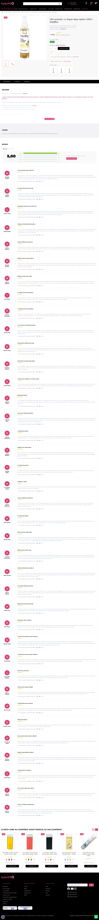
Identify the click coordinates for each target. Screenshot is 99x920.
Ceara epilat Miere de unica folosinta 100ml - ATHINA (69, 853)
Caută (59, 3)
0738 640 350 (73, 4)
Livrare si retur (6, 895)
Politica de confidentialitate (10, 897)
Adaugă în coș (64, 48)
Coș (47, 892)
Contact (5, 903)
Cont (47, 886)
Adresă (47, 890)
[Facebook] (68, 888)
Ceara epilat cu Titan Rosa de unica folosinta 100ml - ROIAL (30, 853)
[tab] (7, 82)
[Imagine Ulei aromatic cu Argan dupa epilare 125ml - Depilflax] (25, 58)
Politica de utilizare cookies (10, 892)
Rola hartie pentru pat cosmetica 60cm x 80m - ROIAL (88, 854)
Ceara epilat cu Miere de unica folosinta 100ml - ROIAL (10, 853)
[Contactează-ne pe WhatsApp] (96, 917)
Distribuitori (27, 892)
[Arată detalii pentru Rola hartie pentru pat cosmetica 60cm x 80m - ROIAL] (89, 842)
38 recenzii (58, 34)
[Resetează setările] (3, 917)
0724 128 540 (73, 3)
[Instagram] (75, 888)
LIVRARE (17, 81)
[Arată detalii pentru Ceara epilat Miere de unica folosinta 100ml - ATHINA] (69, 842)
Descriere (6, 81)
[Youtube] (72, 888)
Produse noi (27, 890)
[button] (96, 829)
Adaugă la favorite (18, 834)
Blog (25, 888)
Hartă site (5, 886)
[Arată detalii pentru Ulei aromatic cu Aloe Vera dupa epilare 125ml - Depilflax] (53, 73)
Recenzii (27, 81)
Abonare (91, 885)
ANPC (25, 895)
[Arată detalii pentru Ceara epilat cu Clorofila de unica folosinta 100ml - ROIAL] (12, 860)
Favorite (55, 52)
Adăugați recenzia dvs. (65, 34)
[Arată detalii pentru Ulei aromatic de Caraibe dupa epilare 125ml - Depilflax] (61, 73)
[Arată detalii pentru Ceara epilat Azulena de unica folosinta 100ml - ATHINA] (65, 860)
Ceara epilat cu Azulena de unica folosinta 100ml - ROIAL (49, 853)
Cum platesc (6, 890)
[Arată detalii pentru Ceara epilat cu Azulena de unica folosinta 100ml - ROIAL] (9, 860)
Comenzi (48, 888)
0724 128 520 (73, 2)
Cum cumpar (6, 888)
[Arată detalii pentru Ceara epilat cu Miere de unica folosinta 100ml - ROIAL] (10, 842)
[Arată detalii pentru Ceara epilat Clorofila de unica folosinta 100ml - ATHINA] (70, 860)
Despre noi (5, 901)
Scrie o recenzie (71, 158)
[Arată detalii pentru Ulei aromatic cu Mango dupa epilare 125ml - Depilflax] (69, 73)
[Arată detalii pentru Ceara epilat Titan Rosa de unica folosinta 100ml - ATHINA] (68, 860)
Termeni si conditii (7, 899)
